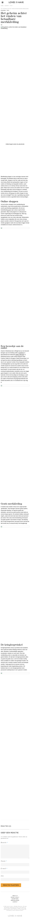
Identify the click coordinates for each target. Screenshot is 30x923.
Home (2, 5)
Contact (15, 901)
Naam (4, 861)
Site (2, 876)
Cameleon (21, 352)
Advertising (15, 898)
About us (15, 895)
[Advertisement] (15, 160)
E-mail (4, 868)
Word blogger (15, 900)
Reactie (4, 842)
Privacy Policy (15, 897)
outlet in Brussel (19, 354)
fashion (7, 5)
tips (11, 5)
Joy (1, 24)
